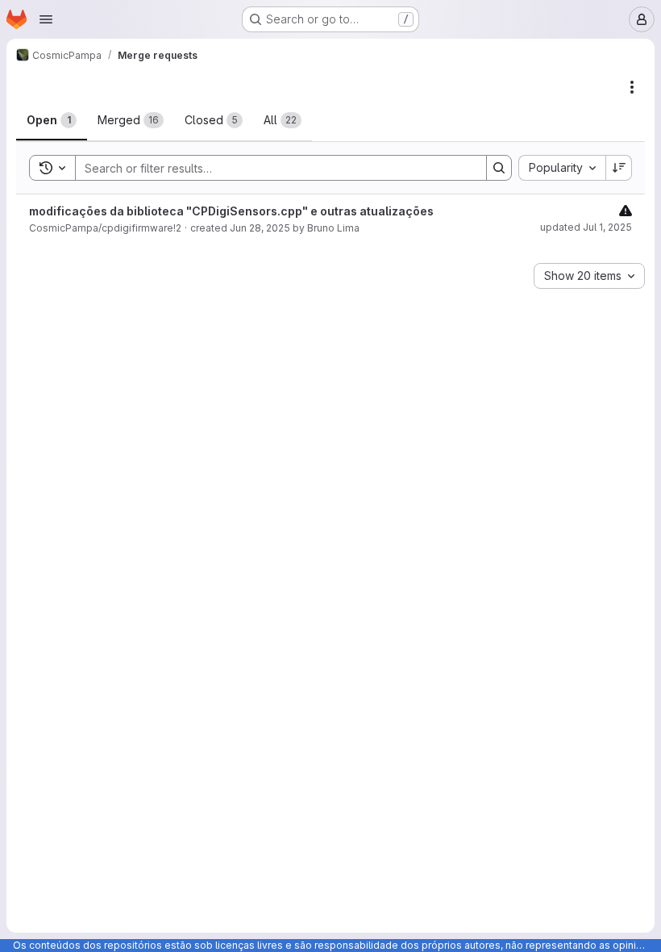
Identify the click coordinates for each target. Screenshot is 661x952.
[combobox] (561, 168)
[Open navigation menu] (46, 19)
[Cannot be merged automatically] (625, 210)
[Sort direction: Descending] (619, 168)
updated (586, 227)
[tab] (51, 120)
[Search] (499, 168)
